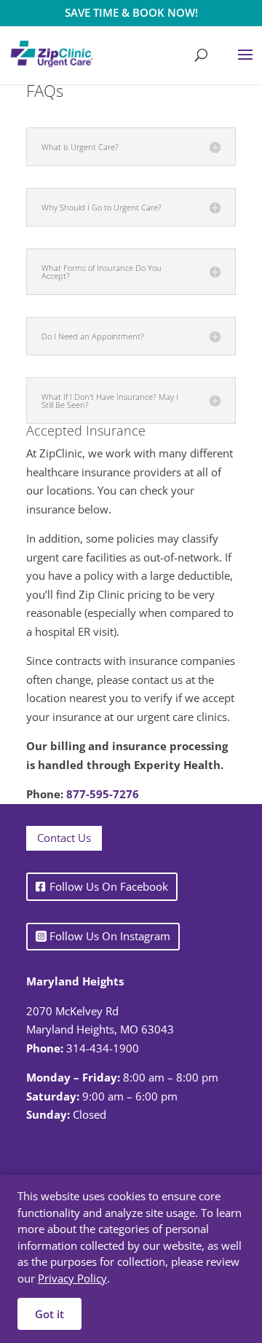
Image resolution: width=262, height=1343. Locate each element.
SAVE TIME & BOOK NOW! (131, 12)
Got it (49, 1314)
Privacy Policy (72, 1278)
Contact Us (64, 837)
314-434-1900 (102, 1048)
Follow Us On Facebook (108, 886)
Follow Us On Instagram (109, 936)
